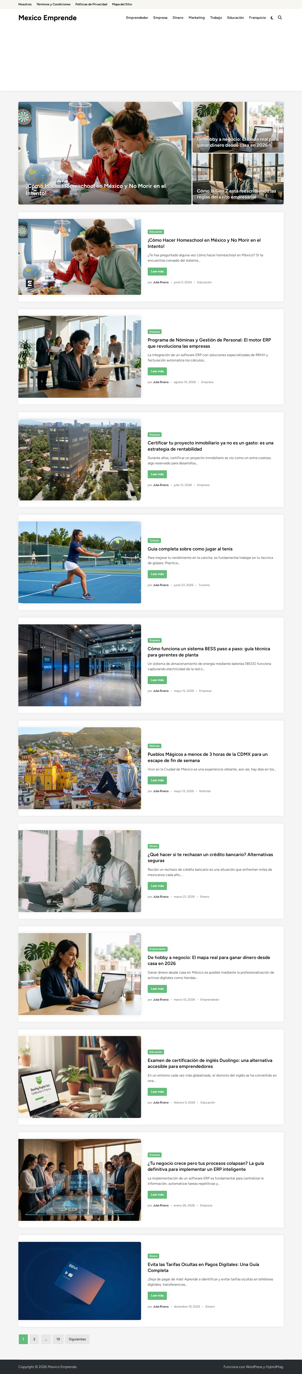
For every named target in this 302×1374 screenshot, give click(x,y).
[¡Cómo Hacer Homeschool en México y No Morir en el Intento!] (104, 153)
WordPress (254, 1367)
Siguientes (77, 1339)
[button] (27, 153)
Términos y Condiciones (53, 4)
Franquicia (257, 17)
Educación (235, 17)
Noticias (154, 745)
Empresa (160, 17)
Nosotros (25, 4)
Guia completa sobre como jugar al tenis (190, 549)
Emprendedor (137, 17)
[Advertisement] (151, 60)
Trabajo (216, 17)
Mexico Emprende (47, 18)
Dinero (178, 17)
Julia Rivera (160, 282)
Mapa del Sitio (122, 4)
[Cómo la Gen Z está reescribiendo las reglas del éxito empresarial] (238, 179)
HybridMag (274, 1367)
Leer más (159, 272)
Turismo (154, 540)
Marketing (197, 17)
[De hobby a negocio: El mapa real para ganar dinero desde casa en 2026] (238, 127)
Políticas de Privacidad (91, 4)
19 (58, 1339)
